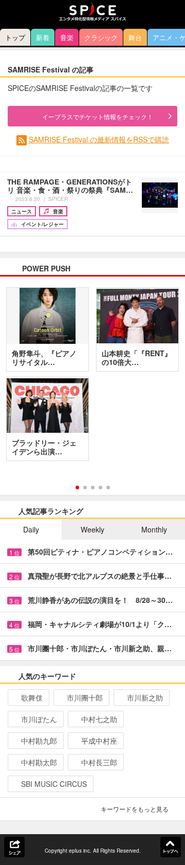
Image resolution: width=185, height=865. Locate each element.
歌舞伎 (32, 697)
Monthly (154, 529)
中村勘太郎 (39, 762)
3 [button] (93, 487)
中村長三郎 (99, 762)
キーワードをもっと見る (135, 808)
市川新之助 (145, 697)
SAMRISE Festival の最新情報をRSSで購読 (99, 139)
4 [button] (100, 487)
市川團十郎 (85, 697)
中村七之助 (99, 719)
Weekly (92, 529)
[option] (92, 377)
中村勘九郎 (39, 740)
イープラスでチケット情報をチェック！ (97, 116)
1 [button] (77, 487)
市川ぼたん (39, 719)
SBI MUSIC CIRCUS (54, 784)
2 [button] (85, 487)
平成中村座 (99, 740)
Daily (31, 529)
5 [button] (108, 487)
